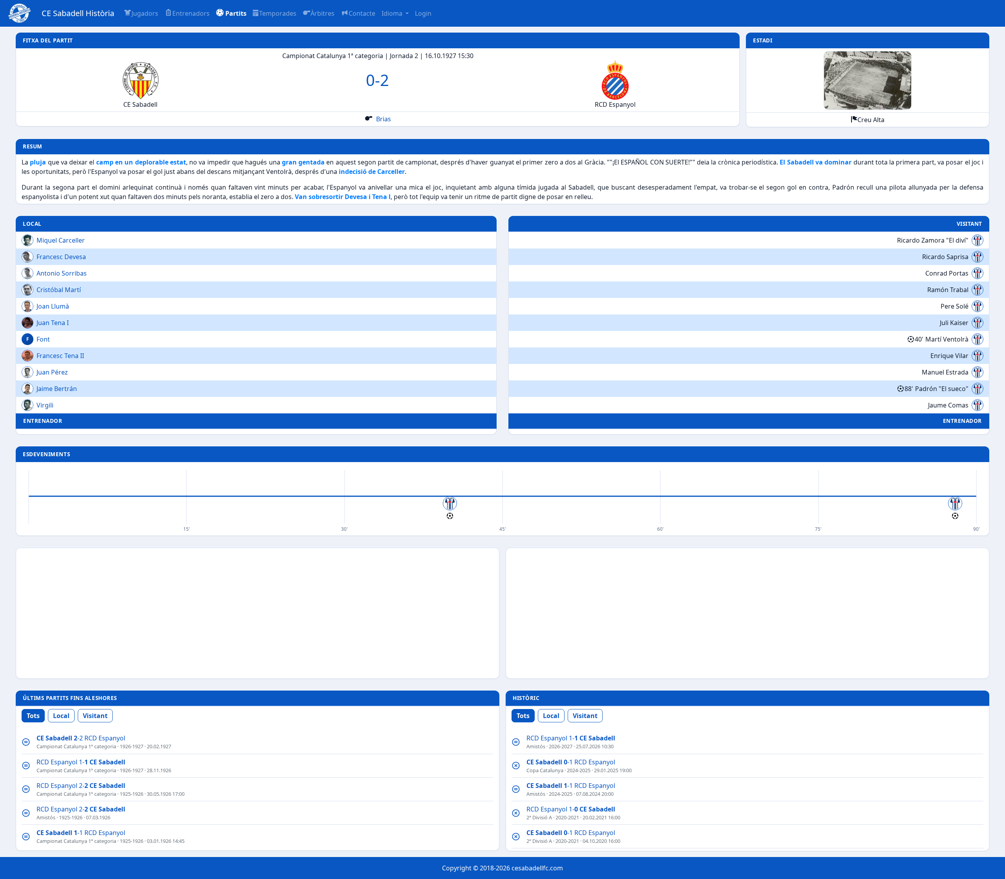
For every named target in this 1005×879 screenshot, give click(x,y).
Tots (33, 715)
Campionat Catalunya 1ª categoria (76, 746)
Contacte (362, 13)
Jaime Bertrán (57, 388)
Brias (383, 119)
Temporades (277, 13)
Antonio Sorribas (62, 273)
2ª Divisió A (539, 817)
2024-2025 (578, 770)
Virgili (45, 405)
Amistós (46, 817)
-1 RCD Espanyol (81, 832)
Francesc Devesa (61, 256)
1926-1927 (131, 746)
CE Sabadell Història (78, 13)
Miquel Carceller (61, 240)
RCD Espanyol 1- (81, 762)
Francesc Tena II (60, 355)
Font (43, 339)
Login (423, 13)
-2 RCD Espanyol (81, 738)
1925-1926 (131, 793)
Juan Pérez (52, 372)
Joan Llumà (53, 306)
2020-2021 (567, 817)
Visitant (95, 715)
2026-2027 (560, 746)
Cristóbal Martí (59, 289)
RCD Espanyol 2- (81, 785)
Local (61, 715)
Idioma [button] (393, 13)
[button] (231, 13)
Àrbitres (322, 13)
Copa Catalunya (544, 770)
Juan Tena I (53, 322)
